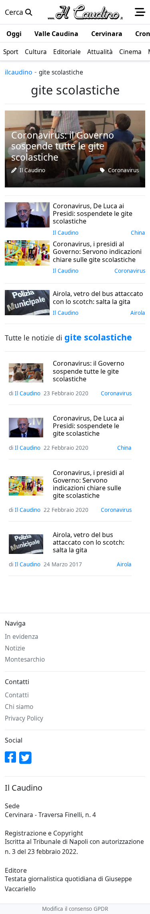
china (138, 232)
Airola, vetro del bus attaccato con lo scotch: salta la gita (88, 542)
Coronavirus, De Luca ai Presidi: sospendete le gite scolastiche (88, 426)
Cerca (15, 12)
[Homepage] (85, 12)
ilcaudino (18, 72)
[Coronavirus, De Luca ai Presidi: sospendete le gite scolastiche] (27, 214)
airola (137, 312)
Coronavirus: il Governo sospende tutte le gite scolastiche (88, 371)
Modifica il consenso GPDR (75, 908)
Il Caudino (32, 170)
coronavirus (123, 170)
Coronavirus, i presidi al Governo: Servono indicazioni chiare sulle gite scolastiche (88, 484)
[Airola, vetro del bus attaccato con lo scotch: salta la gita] (27, 302)
